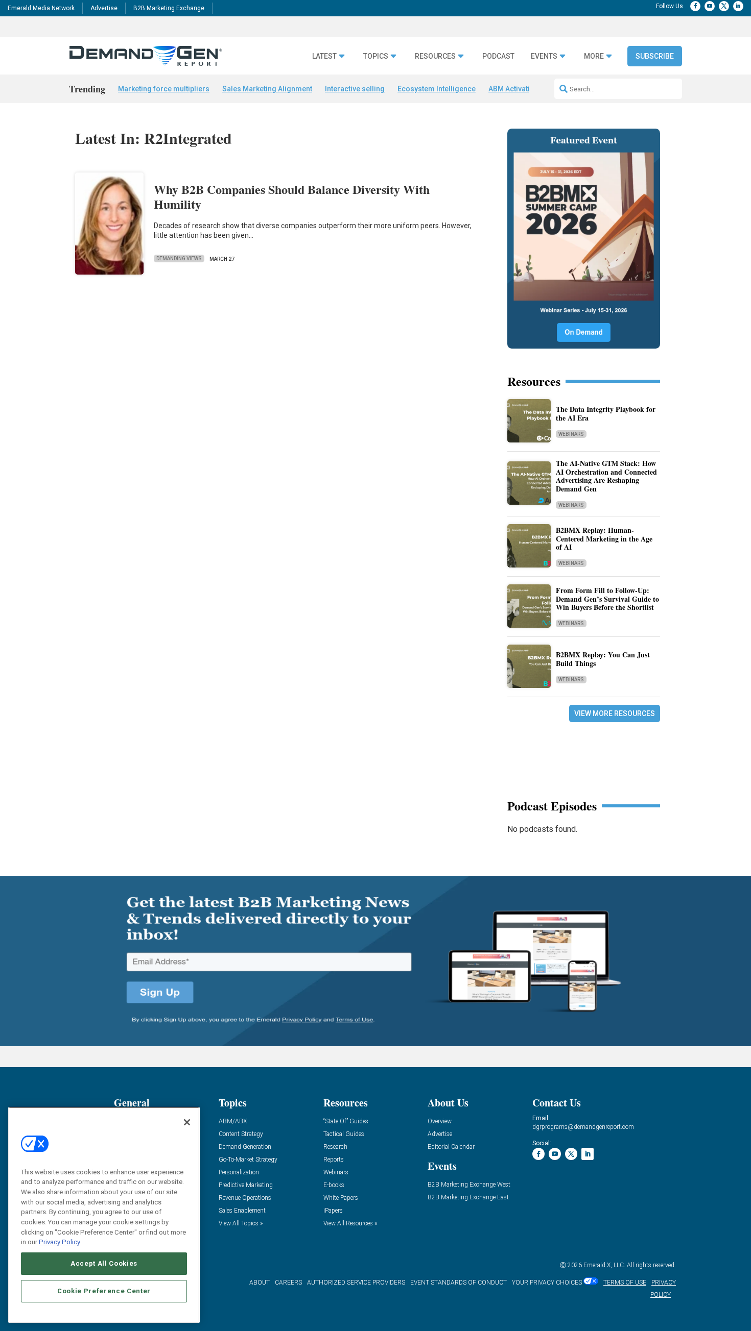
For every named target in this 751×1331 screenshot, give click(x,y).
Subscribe (655, 56)
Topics (375, 56)
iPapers (333, 1210)
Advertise (104, 8)
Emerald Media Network (41, 8)
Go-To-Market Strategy (248, 1159)
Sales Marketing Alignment (267, 89)
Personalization (239, 1172)
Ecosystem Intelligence (436, 89)
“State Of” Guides (345, 1121)
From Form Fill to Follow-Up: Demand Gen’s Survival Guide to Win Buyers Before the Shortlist (607, 599)
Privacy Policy (59, 1242)
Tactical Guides (343, 1134)
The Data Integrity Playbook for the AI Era (605, 413)
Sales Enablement (242, 1210)
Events (544, 56)
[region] (104, 1215)
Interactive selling (355, 89)
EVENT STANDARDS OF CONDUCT (458, 1282)
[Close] (187, 1122)
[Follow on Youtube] (710, 6)
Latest (324, 56)
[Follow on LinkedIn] (738, 6)
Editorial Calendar (451, 1147)
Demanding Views (179, 258)
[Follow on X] (724, 6)
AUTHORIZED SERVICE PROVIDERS (356, 1282)
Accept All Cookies (104, 1263)
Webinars (571, 434)
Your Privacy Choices (547, 1282)
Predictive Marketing (246, 1185)
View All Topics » (241, 1223)
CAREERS (288, 1282)
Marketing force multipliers (163, 89)
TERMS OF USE (624, 1282)
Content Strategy (241, 1134)
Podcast (498, 56)
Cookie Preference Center (104, 1291)
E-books (333, 1185)
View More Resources (614, 713)
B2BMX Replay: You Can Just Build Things (603, 659)
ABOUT (259, 1282)
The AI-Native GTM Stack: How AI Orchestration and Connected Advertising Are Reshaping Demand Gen (606, 476)
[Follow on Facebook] (695, 6)
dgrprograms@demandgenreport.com (583, 1126)
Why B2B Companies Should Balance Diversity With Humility (292, 196)
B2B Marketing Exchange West (469, 1184)
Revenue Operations (245, 1198)
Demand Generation (245, 1147)
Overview (440, 1121)
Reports (333, 1159)
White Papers (340, 1198)
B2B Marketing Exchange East (468, 1197)
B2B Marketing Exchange (168, 8)
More (594, 56)
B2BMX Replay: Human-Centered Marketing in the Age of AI (604, 539)
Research (335, 1147)
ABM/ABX (233, 1121)
